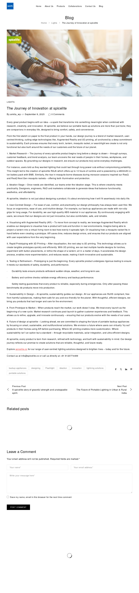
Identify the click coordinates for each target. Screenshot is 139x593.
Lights (54, 22)
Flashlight (50, 368)
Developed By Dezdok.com (119, 588)
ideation (63, 368)
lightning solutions (95, 368)
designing (35, 368)
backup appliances (17, 368)
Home (44, 22)
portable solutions (17, 373)
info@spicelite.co (15, 558)
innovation (77, 368)
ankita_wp (15, 114)
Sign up (111, 550)
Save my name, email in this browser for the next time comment (41, 497)
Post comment (18, 507)
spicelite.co (21, 349)
